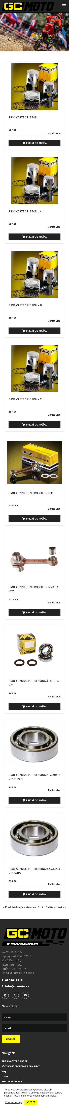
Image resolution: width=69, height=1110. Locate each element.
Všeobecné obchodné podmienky (21, 1066)
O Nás (5, 1076)
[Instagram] (15, 995)
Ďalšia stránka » (56, 907)
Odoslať (10, 1039)
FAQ (4, 1071)
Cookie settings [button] (13, 1102)
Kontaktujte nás (12, 1081)
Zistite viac (54, 133)
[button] (34, 143)
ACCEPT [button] (30, 1102)
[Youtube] (25, 995)
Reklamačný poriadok (15, 1061)
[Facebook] (5, 995)
